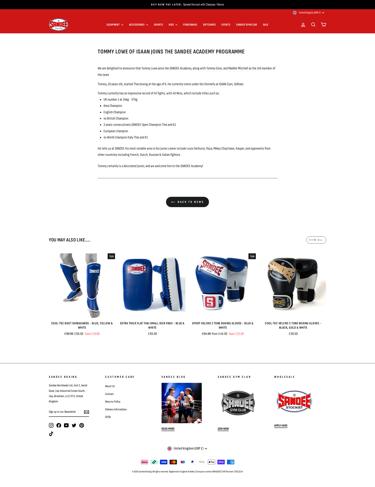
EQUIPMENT (113, 25)
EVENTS (225, 25)
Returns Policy (112, 402)
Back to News (190, 202)
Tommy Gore (214, 68)
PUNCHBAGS (190, 25)
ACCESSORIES (137, 25)
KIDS (171, 25)
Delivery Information (116, 409)
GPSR (108, 417)
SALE (266, 25)
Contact (109, 394)
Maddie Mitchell (238, 68)
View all (316, 239)
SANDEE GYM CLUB (246, 25)
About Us (110, 386)
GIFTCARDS (209, 25)
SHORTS (158, 25)
